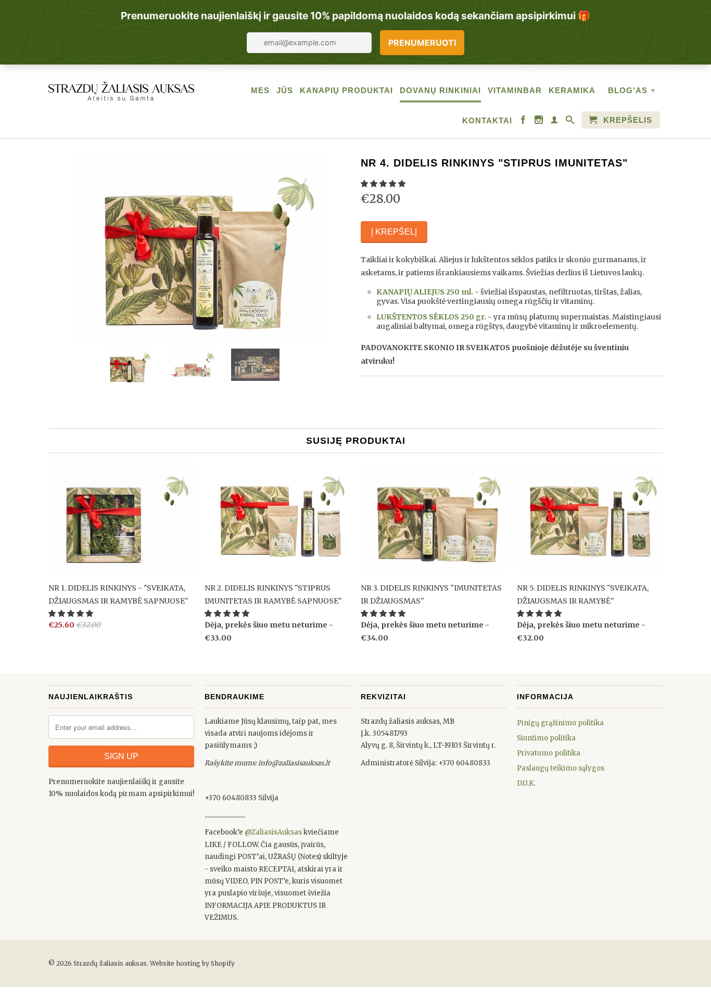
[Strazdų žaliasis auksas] (121, 89)
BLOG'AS (631, 90)
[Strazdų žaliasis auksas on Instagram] (539, 122)
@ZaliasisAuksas (273, 832)
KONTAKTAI (487, 120)
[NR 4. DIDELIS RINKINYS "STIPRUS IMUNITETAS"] (199, 247)
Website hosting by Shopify (192, 963)
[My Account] (554, 122)
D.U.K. (526, 783)
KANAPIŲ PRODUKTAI (346, 90)
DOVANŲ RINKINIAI (440, 90)
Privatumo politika (548, 753)
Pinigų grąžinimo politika (560, 723)
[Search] (570, 122)
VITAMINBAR (515, 90)
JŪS (284, 90)
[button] (384, 183)
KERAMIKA (572, 90)
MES (260, 90)
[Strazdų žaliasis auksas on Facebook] (523, 122)
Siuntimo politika (546, 738)
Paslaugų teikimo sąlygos (560, 768)
